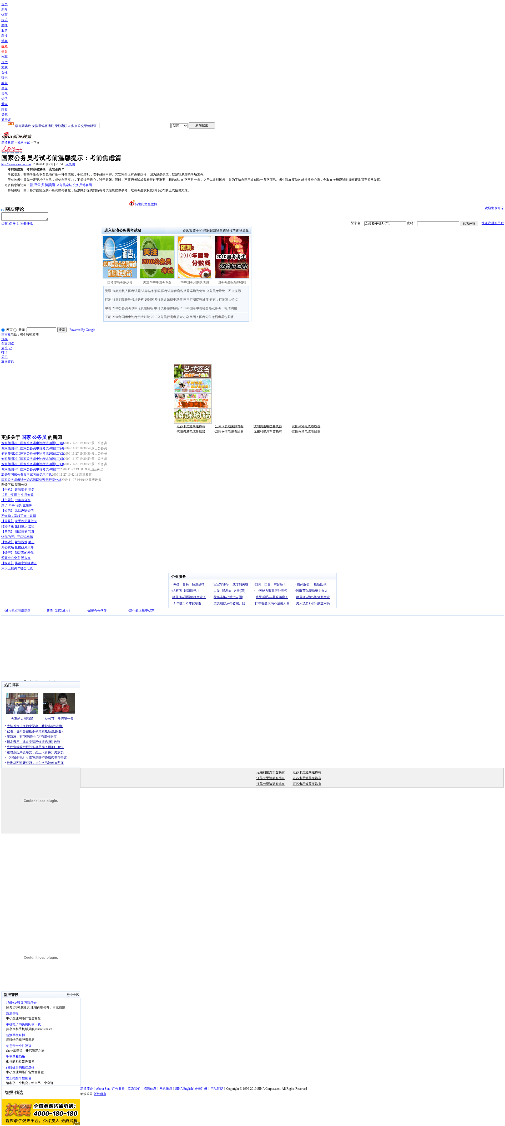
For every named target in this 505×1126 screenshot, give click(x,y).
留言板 (6, 334)
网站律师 (165, 1089)
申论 (199, 231)
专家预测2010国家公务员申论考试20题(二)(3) (32, 464)
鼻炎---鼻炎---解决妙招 (189, 584)
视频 (4, 46)
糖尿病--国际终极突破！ (189, 597)
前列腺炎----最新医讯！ (313, 584)
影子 (4, 505)
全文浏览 (7, 343)
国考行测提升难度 (196, 299)
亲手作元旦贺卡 (26, 521)
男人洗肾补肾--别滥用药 (313, 603)
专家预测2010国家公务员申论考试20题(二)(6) (32, 443)
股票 (4, 30)
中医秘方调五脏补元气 (271, 591)
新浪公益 (21, 484)
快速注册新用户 (493, 223)
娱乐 (4, 20)
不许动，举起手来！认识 (18, 516)
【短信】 (7, 510)
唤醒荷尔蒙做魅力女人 (312, 591)
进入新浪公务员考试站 (122, 230)
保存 (4, 339)
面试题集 (242, 231)
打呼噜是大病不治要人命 (272, 603)
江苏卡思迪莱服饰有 (191, 426)
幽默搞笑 (21, 531)
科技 (4, 36)
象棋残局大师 (24, 547)
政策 (192, 231)
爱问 (4, 104)
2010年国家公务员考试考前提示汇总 (26, 474)
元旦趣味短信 (24, 510)
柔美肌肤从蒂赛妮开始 (229, 603)
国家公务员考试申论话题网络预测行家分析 (31, 480)
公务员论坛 (64, 185)
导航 (4, 114)
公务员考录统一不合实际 (223, 291)
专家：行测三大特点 (223, 299)
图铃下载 (7, 484)
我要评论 (17, 223)
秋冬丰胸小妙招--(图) (228, 597)
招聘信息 (150, 1089)
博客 (4, 41)
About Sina (103, 1089)
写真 (31, 531)
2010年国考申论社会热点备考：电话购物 (208, 308)
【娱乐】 (7, 563)
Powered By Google (82, 330)
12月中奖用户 (10, 495)
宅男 (19, 505)
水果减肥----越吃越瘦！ (272, 597)
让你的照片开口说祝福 (17, 537)
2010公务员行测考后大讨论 (170, 317)
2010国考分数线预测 (194, 282)
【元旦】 (7, 521)
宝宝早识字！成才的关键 (231, 584)
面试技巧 (229, 231)
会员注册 (201, 1089)
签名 (31, 489)
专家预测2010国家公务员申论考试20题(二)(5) (32, 459)
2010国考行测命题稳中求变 (164, 299)
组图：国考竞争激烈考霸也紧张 (212, 317)
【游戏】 (7, 542)
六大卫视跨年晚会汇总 (17, 568)
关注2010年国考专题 (157, 282)
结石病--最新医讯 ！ (186, 591)
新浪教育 (7, 143)
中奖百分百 (23, 500)
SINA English (184, 1089)
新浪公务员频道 (42, 185)
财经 (4, 25)
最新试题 (216, 231)
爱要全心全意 (10, 558)
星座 (4, 88)
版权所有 (100, 1094)
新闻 (4, 9)
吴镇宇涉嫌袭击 (26, 563)
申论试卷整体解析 (166, 308)
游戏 (4, 67)
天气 (4, 93)
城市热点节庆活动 (18, 611)
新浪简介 (86, 1089)
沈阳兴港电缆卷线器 (268, 426)
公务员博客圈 (82, 185)
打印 (4, 352)
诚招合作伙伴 (97, 611)
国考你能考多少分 (120, 282)
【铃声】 (7, 552)
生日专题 (27, 495)
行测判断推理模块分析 (128, 299)
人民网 (70, 164)
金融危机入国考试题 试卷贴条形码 (136, 291)
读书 (4, 78)
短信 (4, 99)
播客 (4, 51)
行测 (206, 231)
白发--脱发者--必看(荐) (229, 591)
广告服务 (118, 1089)
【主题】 (7, 500)
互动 (108, 317)
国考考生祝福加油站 (232, 282)
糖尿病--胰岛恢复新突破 (313, 597)
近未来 (26, 558)
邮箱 (4, 109)
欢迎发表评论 (494, 208)
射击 (31, 542)
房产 (4, 62)
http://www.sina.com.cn (16, 164)
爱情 (31, 526)
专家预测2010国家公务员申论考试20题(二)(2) (32, 453)
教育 (4, 83)
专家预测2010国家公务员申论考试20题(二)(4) (32, 448)
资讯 (186, 231)
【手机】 (7, 489)
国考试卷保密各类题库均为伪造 (183, 291)
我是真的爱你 (24, 552)
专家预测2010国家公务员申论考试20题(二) (30, 469)
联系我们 (134, 1089)
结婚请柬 (7, 526)
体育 (4, 15)
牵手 (11, 505)
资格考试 (23, 143)
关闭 (4, 357)
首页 (4, 4)
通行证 (6, 120)
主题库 (27, 505)
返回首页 (7, 361)
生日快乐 (21, 526)
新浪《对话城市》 (59, 611)
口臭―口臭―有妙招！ (270, 584)
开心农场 (7, 547)
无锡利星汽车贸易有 (268, 431)
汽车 (4, 57)
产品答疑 (216, 1089)
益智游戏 (21, 542)
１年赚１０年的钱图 (187, 603)
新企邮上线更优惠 (141, 611)
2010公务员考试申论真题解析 (132, 308)
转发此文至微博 (146, 204)
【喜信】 (7, 531)
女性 (4, 72)
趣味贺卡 (21, 489)
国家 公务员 (34, 437)
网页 (9, 330)
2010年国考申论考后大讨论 (131, 317)
